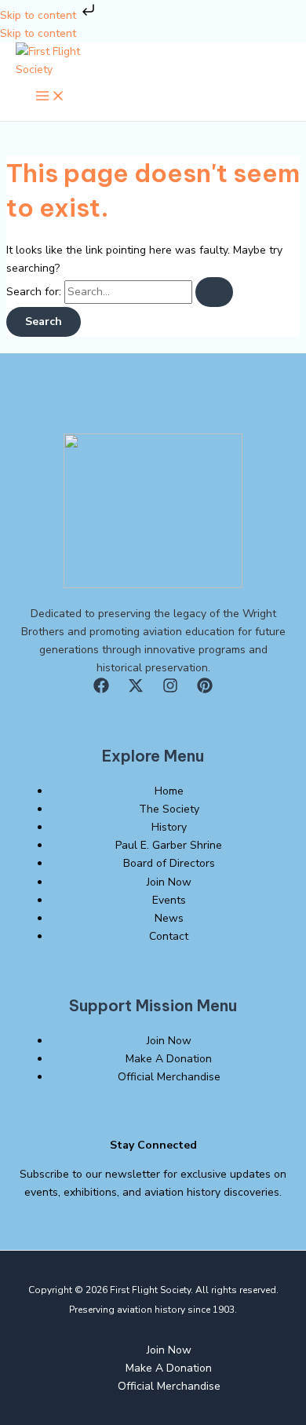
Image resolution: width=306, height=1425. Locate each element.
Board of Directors (169, 863)
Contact (168, 936)
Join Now (169, 882)
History (169, 827)
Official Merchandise (169, 1076)
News (169, 918)
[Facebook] (101, 689)
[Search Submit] (214, 292)
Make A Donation (169, 1058)
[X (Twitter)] (136, 689)
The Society (169, 809)
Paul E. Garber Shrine (168, 845)
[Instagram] (170, 689)
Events (169, 900)
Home (169, 791)
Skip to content (39, 15)
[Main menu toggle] (50, 97)
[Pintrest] (205, 689)
